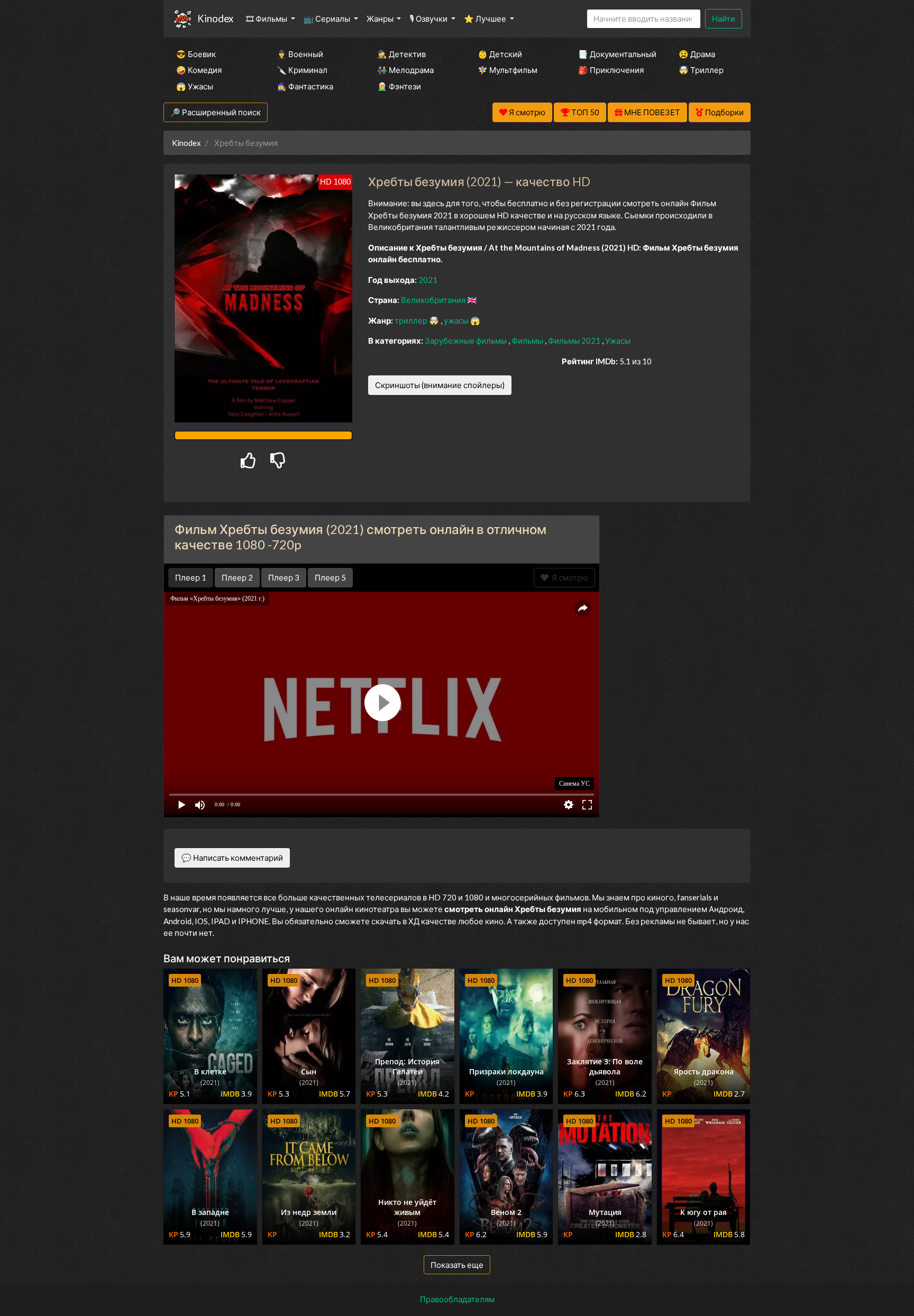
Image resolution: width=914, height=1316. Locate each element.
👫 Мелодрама (405, 70)
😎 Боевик (196, 54)
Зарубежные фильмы (466, 340)
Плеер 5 (330, 577)
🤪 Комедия (199, 70)
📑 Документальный (614, 54)
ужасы (457, 320)
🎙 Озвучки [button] (429, 18)
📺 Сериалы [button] (328, 18)
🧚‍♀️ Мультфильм (507, 70)
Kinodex (215, 18)
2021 (427, 279)
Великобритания (434, 300)
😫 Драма (697, 54)
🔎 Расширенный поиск (215, 112)
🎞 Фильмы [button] (267, 18)
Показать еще (457, 1264)
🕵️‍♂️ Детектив (401, 54)
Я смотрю (568, 577)
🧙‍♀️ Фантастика (305, 86)
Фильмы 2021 (575, 340)
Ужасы (617, 340)
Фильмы (528, 340)
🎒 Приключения (611, 70)
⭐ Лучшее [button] (486, 18)
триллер (412, 320)
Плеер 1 (190, 577)
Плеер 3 (283, 577)
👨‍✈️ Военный (300, 54)
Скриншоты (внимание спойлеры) (440, 385)
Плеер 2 (237, 577)
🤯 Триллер (701, 70)
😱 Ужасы (194, 86)
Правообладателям (457, 1299)
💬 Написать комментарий (232, 857)
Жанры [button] (381, 18)
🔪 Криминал (302, 70)
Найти (723, 18)
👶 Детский (500, 54)
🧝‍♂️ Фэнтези (399, 86)
